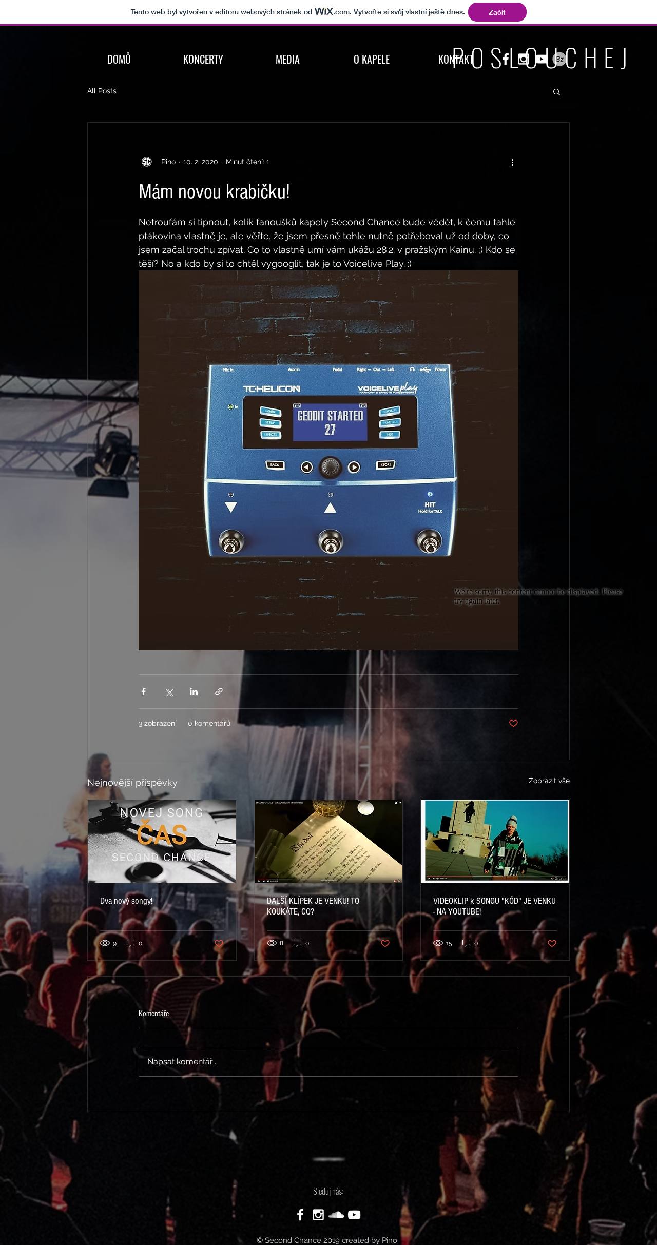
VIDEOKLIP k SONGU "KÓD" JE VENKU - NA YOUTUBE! (494, 906)
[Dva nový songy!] (162, 841)
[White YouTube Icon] (354, 1214)
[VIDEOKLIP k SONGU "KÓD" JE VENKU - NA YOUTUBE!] (495, 841)
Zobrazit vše (549, 780)
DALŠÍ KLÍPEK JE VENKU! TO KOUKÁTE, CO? (313, 906)
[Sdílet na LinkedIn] (194, 691)
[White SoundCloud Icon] (336, 1214)
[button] (557, 91)
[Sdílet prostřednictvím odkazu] (219, 691)
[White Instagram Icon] (318, 1214)
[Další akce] (512, 161)
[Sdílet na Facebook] (143, 691)
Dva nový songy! (126, 901)
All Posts (102, 91)
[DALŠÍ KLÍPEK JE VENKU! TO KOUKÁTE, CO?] (329, 841)
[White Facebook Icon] (300, 1214)
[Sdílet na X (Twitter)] (168, 691)
